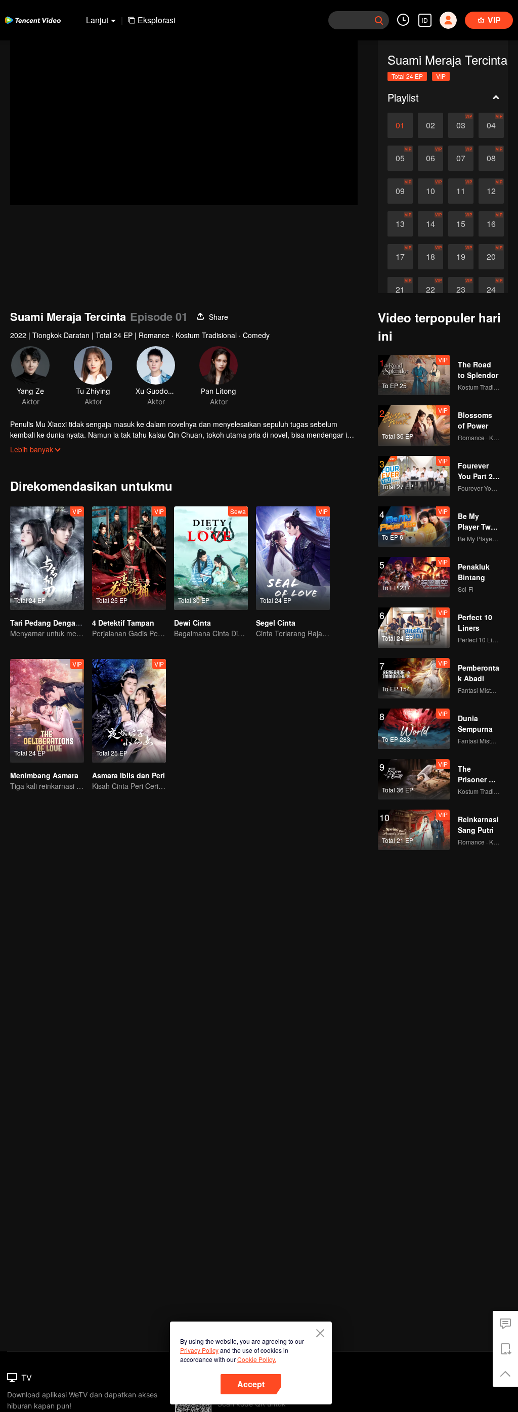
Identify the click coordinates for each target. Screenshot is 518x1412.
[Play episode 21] (400, 289)
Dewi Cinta (192, 623)
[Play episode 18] (430, 256)
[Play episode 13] (400, 224)
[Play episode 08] (491, 158)
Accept (251, 1384)
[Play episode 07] (460, 158)
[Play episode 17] (400, 256)
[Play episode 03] (460, 125)
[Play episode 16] (491, 224)
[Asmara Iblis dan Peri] (129, 711)
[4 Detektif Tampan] (129, 558)
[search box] (379, 20)
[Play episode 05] (400, 158)
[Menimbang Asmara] (47, 711)
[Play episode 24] (491, 289)
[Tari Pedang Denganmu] (47, 558)
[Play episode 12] (491, 191)
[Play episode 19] (460, 256)
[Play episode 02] (430, 125)
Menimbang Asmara (44, 775)
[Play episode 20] (491, 256)
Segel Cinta (275, 623)
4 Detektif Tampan (123, 623)
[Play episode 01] (400, 125)
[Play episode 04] (491, 125)
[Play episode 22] (430, 289)
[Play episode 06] (430, 158)
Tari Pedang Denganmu (50, 623)
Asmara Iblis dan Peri (128, 775)
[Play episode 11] (460, 191)
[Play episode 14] (430, 224)
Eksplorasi (157, 20)
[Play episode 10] (430, 191)
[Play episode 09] (400, 191)
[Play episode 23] (460, 289)
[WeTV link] (33, 20)
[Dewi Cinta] (211, 558)
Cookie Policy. (256, 1359)
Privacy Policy (199, 1350)
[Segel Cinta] (293, 558)
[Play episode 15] (460, 224)
